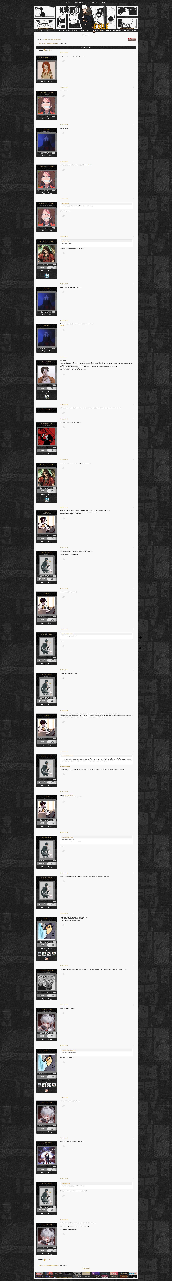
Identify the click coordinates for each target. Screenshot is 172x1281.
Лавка (88, 31)
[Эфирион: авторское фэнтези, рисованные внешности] (39, 1277)
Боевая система (106, 31)
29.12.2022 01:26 (64, 1219)
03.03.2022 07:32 (64, 198)
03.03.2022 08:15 (64, 236)
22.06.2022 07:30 (64, 320)
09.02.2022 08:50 (64, 161)
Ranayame (89, 8)
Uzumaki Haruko (46, 57)
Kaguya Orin (46, 1143)
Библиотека (117, 31)
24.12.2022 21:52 (64, 873)
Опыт (47, 117)
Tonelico (101, 8)
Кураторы (66, 31)
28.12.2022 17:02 (64, 1178)
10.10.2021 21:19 (64, 52)
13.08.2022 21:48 (64, 357)
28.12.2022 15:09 (64, 1138)
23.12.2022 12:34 (64, 629)
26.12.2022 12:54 (64, 965)
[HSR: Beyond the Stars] (95, 1274)
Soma (68, 8)
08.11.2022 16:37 (64, 459)
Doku (46, 918)
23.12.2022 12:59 (64, 710)
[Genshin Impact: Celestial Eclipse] (95, 1277)
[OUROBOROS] (86, 1277)
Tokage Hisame (46, 971)
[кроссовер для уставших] (77, 1274)
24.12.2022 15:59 (64, 832)
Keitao (59, 8)
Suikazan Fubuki (46, 92)
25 (49, 50)
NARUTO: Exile (42, 43)
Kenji (49, 8)
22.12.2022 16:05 (64, 507)
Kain (47, 512)
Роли (60, 31)
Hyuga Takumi (46, 241)
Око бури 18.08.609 (68, 795)
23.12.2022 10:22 (64, 547)
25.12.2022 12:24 (64, 913)
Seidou (78, 8)
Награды (134, 31)
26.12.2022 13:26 (64, 1004)
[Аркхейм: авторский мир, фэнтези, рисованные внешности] (123, 1277)
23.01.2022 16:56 (64, 87)
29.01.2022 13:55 (64, 124)
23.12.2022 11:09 (64, 588)
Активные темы (86, 35)
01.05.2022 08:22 (64, 283)
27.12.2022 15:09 (64, 1097)
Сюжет (37, 31)
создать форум (86, 1268)
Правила (75, 31)
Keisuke (122, 8)
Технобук (95, 31)
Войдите (46, 39)
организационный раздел (52, 43)
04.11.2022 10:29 (64, 419)
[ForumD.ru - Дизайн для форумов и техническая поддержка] (133, 1274)
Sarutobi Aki (46, 424)
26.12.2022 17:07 (64, 1045)
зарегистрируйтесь (56, 39)
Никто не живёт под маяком (59, 27)
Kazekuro (46, 362)
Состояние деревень (48, 31)
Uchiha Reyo (46, 553)
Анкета (41, 117)
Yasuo (112, 8)
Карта (82, 31)
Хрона (52, 117)
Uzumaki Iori (46, 1010)
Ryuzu (46, 130)
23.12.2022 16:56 (64, 791)
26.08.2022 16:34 (64, 404)
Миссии (126, 31)
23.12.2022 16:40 (64, 751)
